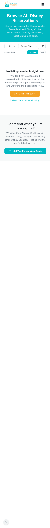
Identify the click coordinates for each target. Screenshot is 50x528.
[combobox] (10, 46)
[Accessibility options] (6, 522)
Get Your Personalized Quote (27, 151)
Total (42, 52)
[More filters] (43, 46)
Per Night (32, 52)
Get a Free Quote (27, 94)
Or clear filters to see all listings (25, 100)
